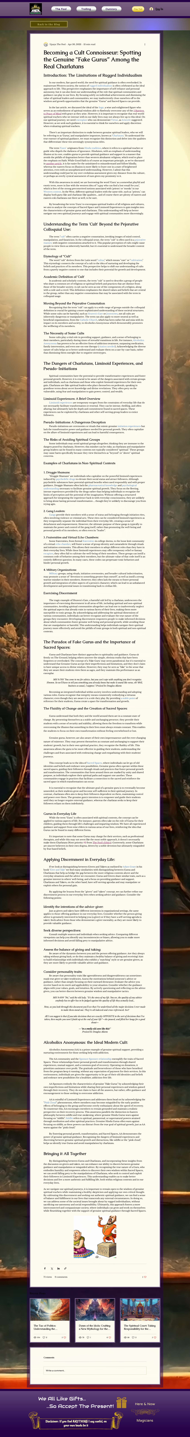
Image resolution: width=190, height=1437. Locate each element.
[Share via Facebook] (45, 1268)
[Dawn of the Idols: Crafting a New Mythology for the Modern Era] (95, 1310)
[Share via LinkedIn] (58, 1268)
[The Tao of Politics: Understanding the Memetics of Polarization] (49, 1310)
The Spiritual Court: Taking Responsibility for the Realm (140, 1327)
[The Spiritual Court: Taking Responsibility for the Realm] (140, 1310)
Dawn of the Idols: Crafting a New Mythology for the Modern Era (94, 1327)
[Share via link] (65, 1268)
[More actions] (144, 44)
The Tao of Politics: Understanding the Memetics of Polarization (48, 1327)
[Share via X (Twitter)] (51, 1268)
